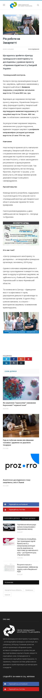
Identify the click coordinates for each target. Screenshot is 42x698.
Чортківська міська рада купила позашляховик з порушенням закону (26, 527)
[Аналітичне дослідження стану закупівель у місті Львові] (21, 465)
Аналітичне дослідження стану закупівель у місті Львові (16, 481)
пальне (7, 595)
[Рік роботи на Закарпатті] (21, 25)
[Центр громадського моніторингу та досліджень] (21, 4)
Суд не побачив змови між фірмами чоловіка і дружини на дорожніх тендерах (18, 442)
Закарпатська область (13, 590)
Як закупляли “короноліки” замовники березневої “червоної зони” (19, 404)
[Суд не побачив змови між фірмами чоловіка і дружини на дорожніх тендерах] (21, 425)
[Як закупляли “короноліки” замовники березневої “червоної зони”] (21, 388)
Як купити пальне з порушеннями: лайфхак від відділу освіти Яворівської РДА (27, 568)
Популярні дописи (12, 518)
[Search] (38, 5)
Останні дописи (28, 518)
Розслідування (33, 49)
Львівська (29, 590)
